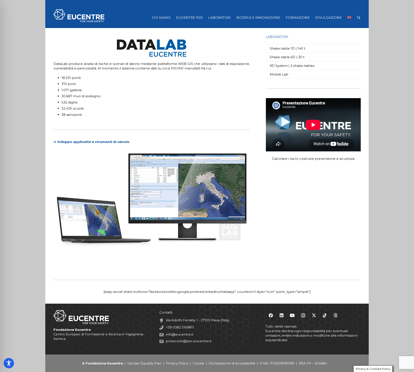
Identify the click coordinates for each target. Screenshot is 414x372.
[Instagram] (303, 315)
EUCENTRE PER (189, 18)
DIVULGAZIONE (328, 18)
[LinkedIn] (281, 315)
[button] (358, 17)
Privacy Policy (177, 363)
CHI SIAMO (161, 18)
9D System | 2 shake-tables (292, 66)
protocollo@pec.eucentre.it (189, 341)
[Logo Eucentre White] (78, 15)
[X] (314, 315)
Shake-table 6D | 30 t (287, 57)
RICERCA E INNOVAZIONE (258, 18)
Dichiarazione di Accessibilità (232, 363)
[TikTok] (324, 315)
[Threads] (335, 315)
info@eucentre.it (179, 334)
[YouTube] (292, 315)
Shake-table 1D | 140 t (287, 48)
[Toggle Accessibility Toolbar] (8, 363)
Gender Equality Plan (144, 363)
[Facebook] (270, 315)
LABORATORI (219, 18)
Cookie (198, 363)
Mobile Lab (279, 74)
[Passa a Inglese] (350, 18)
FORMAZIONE (298, 18)
